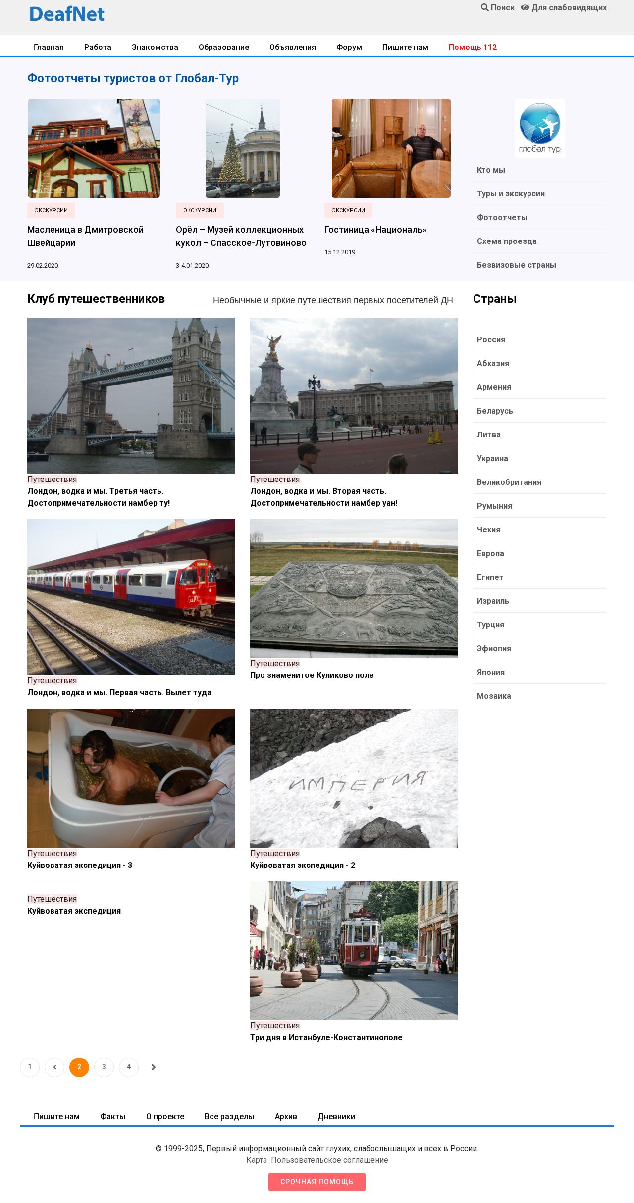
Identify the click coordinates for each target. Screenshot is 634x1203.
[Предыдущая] (54, 1067)
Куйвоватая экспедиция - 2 (302, 865)
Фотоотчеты (502, 217)
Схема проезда (507, 241)
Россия (491, 339)
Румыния (494, 506)
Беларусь (495, 411)
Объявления (292, 47)
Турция (490, 624)
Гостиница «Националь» (375, 229)
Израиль (493, 601)
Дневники (336, 1116)
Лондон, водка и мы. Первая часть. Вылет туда (119, 692)
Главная (49, 47)
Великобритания (509, 482)
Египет (490, 577)
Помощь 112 (473, 47)
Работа (97, 47)
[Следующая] (153, 1067)
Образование (224, 47)
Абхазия (493, 363)
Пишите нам (405, 47)
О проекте (165, 1116)
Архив (286, 1116)
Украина (492, 458)
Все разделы (230, 1116)
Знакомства (155, 47)
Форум (349, 47)
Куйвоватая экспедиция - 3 (79, 865)
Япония (491, 672)
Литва (489, 434)
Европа (490, 553)
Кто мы (491, 170)
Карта (256, 1160)
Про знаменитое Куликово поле (312, 675)
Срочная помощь (317, 1182)
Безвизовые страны (516, 265)
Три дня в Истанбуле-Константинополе (326, 1037)
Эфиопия (494, 648)
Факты (113, 1116)
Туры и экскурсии (511, 193)
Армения (494, 387)
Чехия (488, 529)
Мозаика (494, 696)
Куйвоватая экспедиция (74, 910)
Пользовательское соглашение (329, 1160)
